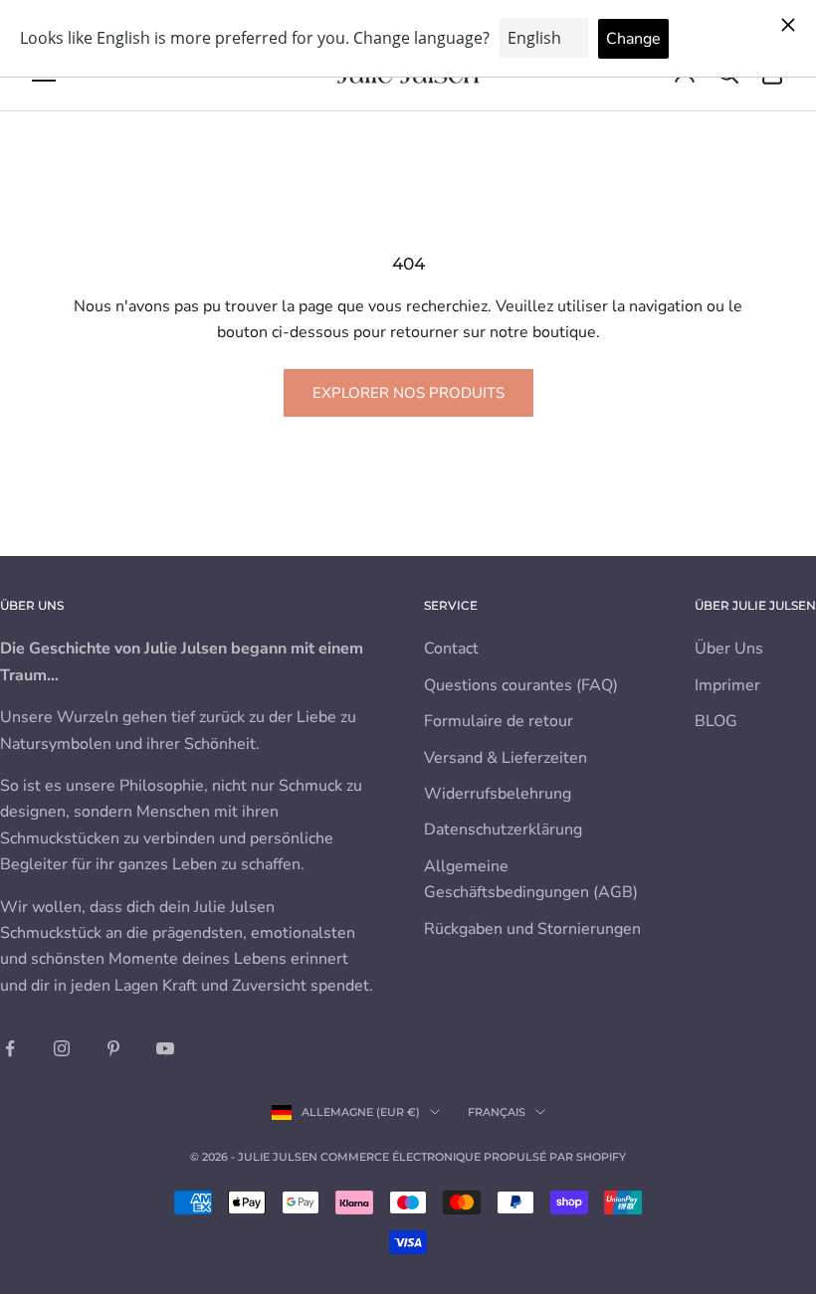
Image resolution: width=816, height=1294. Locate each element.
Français (496, 1112)
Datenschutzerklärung (503, 829)
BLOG (716, 721)
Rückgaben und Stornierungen (532, 929)
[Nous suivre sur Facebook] (10, 1048)
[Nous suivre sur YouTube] (165, 1048)
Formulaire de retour (498, 721)
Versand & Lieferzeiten (505, 758)
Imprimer (727, 685)
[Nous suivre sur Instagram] (62, 1048)
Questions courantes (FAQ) (521, 685)
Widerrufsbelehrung (497, 794)
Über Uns (729, 648)
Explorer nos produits (408, 393)
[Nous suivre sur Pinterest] (113, 1048)
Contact (451, 648)
